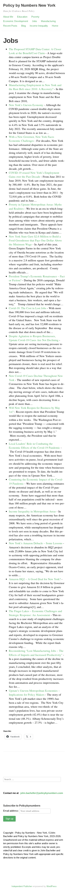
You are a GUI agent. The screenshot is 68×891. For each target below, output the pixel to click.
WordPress (51, 886)
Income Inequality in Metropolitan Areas (32, 511)
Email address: (11, 810)
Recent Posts (10, 25)
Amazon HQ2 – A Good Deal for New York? (35, 579)
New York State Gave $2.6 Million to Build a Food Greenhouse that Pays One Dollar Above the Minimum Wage (35, 240)
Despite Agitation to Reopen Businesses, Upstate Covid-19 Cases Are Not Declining (33, 338)
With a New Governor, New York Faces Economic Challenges (31, 139)
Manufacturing (48, 21)
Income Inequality (39, 25)
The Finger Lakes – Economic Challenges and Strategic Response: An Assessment (35, 613)
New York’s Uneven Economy (26, 105)
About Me (8, 16)
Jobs (34, 21)
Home (55, 25)
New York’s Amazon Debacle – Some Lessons (35, 543)
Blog (23, 25)
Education (22, 16)
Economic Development (15, 21)
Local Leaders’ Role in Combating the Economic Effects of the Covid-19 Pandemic (34, 445)
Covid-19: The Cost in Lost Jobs (27, 308)
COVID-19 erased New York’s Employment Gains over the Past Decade (34, 174)
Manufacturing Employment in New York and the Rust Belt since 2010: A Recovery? (35, 87)
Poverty (35, 16)
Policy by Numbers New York (29, 5)
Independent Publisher (22, 886)
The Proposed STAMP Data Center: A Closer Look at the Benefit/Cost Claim (35, 51)
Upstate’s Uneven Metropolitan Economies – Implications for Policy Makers (34, 692)
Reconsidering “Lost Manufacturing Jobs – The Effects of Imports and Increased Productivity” (36, 653)
